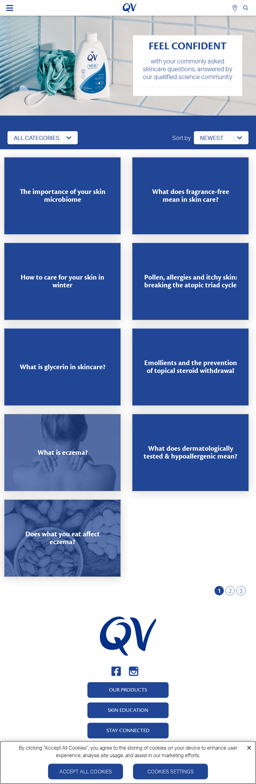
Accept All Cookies (85, 771)
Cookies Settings (170, 771)
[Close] (249, 748)
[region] (128, 762)
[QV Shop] (236, 8)
